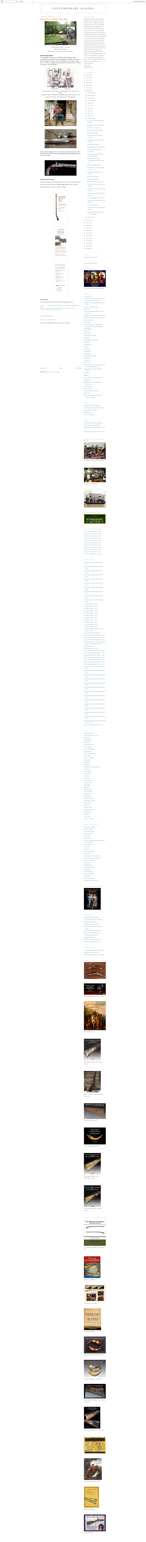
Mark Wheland (88, 789)
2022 (87, 85)
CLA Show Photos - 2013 (91, 613)
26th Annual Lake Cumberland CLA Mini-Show (95, 213)
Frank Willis (87, 760)
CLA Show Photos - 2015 (91, 617)
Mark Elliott (87, 785)
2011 (87, 241)
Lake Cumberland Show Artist (95, 198)
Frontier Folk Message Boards (92, 858)
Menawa (86, 375)
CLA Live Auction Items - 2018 (92, 547)
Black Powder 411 (89, 744)
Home (60, 368)
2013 (87, 236)
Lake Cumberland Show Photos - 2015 (94, 657)
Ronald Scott (87, 803)
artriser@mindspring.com (91, 257)
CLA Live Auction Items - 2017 (92, 545)
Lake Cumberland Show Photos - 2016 (94, 659)
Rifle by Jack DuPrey (92, 133)
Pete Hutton (87, 380)
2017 (87, 225)
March (89, 116)
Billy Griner (87, 742)
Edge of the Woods (89, 851)
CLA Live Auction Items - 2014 (92, 538)
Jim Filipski (87, 773)
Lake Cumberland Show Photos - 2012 (94, 650)
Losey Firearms (88, 780)
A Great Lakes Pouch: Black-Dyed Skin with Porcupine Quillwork (94, 299)
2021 (87, 88)
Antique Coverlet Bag (93, 179)
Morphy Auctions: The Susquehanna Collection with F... (95, 160)
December (90, 93)
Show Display (87, 412)
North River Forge (89, 798)
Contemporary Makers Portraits (92, 405)
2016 (87, 228)
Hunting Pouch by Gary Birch (95, 130)
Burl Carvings (87, 838)
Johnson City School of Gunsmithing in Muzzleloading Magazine (94, 366)
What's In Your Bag (89, 414)
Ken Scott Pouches (89, 874)
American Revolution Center (91, 917)
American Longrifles (89, 827)
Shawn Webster (88, 388)
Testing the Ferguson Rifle (91, 391)
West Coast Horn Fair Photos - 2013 (93, 725)
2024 (87, 80)
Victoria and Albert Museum (91, 942)
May (89, 111)
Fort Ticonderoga (88, 646)
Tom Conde (87, 393)
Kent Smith (87, 876)
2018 (87, 223)
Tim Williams (87, 812)
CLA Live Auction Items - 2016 (92, 542)
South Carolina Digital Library (92, 933)
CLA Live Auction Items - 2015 (92, 540)
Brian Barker (87, 322)
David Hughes (88, 329)
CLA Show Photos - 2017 (91, 622)
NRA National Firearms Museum (92, 930)
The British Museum (89, 937)
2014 (87, 233)
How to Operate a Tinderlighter (92, 425)
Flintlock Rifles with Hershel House (93, 423)
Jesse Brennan (87, 865)
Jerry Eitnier (87, 769)
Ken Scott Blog (88, 871)
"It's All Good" (88, 296)
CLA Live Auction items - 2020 (92, 551)
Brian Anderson (88, 320)
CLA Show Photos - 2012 (91, 611)
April (89, 113)
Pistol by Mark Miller (93, 176)
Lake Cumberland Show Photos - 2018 (94, 664)
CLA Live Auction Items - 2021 (92, 554)
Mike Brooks (87, 794)
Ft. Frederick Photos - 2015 (91, 648)
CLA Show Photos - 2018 (91, 624)
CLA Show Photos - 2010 (91, 606)
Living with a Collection (90, 410)
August (90, 103)
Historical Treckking (89, 860)
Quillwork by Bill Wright (94, 165)
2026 (87, 75)
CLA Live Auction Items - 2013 (92, 536)
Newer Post (43, 368)
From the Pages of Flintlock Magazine (94, 408)
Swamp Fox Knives (89, 809)
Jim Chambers (87, 771)
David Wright (87, 755)
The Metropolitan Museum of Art (93, 939)
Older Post (78, 368)
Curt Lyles (86, 847)
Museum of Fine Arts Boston (91, 924)
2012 (87, 238)
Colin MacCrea (88, 844)
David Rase (87, 331)
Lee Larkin (87, 373)
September (91, 100)
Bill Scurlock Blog (89, 831)
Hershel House (88, 344)
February (90, 118)
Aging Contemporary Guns (91, 307)
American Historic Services (91, 735)
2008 (87, 248)
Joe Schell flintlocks (89, 867)
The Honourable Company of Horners (94, 954)
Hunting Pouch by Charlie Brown (96, 147)
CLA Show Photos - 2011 (91, 608)
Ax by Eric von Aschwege (94, 128)
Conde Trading (88, 751)
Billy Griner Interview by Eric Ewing (94, 318)
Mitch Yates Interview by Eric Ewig (93, 377)
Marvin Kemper (88, 791)
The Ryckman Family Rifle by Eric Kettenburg (95, 155)
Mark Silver (87, 787)
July (89, 105)
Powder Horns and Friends (91, 880)
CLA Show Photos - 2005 (91, 604)
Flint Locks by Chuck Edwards (92, 856)
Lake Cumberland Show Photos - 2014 (94, 655)
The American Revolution (91, 935)
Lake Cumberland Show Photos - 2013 (94, 653)
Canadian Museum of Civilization (93, 919)
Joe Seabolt (87, 360)
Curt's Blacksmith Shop (90, 753)
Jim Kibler (86, 358)
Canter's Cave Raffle (92, 205)
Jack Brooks (87, 762)
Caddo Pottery (88, 746)
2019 (87, 220)
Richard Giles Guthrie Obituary (95, 182)
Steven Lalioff (88, 807)
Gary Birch (87, 342)
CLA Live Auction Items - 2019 (92, 549)
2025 (87, 77)
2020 (87, 90)
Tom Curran (87, 816)
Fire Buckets (87, 853)
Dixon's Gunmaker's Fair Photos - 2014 (94, 637)
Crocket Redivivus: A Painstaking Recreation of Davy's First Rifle (93, 325)
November (90, 95)
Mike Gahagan (88, 796)
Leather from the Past (89, 878)
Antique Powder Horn (93, 144)
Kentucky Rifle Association (91, 952)
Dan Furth (86, 849)
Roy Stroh (86, 805)
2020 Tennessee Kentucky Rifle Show (58, 308)
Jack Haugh (87, 349)
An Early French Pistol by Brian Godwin (95, 315)
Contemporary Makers (73, 8)
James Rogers (87, 353)
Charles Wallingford (89, 749)
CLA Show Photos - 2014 (91, 615)
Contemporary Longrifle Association (94, 950)
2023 (87, 83)
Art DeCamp (87, 737)
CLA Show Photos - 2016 (91, 620)
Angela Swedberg (88, 829)
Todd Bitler (87, 814)
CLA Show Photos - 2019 (91, 626)
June (89, 108)
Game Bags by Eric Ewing (91, 340)
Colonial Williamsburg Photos (92, 633)
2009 (87, 246)
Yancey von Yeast (88, 818)
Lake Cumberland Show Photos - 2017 (94, 662)
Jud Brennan (87, 869)
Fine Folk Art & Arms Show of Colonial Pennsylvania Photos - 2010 (94, 643)
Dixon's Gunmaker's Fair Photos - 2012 (94, 635)
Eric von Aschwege (89, 758)
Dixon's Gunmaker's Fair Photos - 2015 (94, 640)
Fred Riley (87, 338)
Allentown (87, 309)
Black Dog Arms (88, 834)
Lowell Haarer (87, 782)
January (90, 217)
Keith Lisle (87, 778)
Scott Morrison (88, 386)
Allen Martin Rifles (89, 733)
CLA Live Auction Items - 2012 (92, 533)
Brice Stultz (87, 836)
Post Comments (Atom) (54, 372)
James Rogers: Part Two (90, 356)
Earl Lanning (87, 333)
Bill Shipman (87, 740)
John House (87, 362)
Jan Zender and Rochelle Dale (92, 767)
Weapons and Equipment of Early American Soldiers (93, 396)
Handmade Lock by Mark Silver (95, 125)
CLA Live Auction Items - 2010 (92, 531)
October (90, 98)
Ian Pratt (86, 347)
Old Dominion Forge (89, 800)
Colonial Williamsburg (90, 922)
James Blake (87, 351)
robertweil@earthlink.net (90, 263)
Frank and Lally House (90, 335)
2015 (87, 230)
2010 (87, 243)
